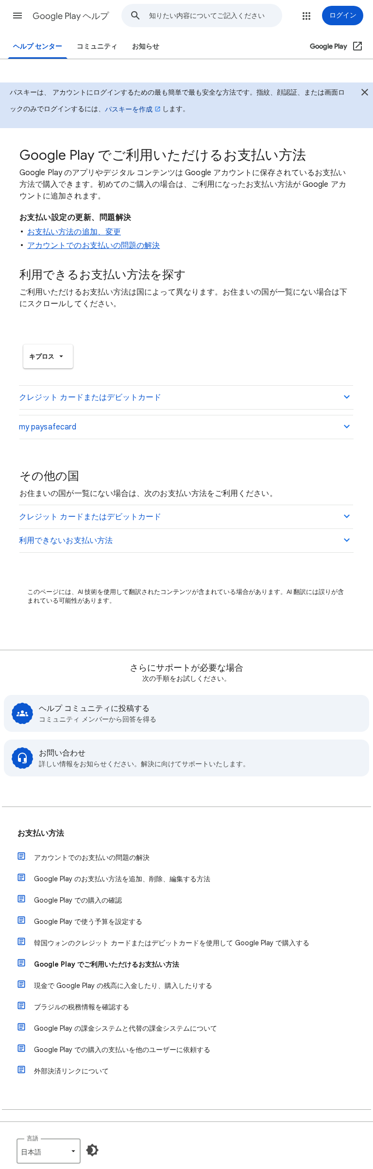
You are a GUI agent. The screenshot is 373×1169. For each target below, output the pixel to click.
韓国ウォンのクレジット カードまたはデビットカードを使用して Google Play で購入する (171, 942)
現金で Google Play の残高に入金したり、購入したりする (123, 985)
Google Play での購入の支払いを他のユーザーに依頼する (122, 1049)
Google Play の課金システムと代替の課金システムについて (125, 1028)
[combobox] (215, 15)
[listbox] (48, 356)
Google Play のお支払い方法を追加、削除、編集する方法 (122, 878)
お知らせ (145, 46)
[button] (17, 15)
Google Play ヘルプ (71, 16)
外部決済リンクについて (71, 1071)
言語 (32, 1138)
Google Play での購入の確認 (78, 900)
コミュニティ (97, 46)
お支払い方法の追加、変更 (74, 232)
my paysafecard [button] (47, 427)
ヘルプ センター (37, 46)
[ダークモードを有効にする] (92, 1150)
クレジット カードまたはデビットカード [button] (90, 397)
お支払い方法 (40, 833)
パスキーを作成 (129, 109)
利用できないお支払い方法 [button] (66, 540)
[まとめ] (365, 93)
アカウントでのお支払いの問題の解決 (93, 245)
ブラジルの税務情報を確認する (81, 1007)
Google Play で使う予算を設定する (88, 921)
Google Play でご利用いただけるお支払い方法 (106, 964)
